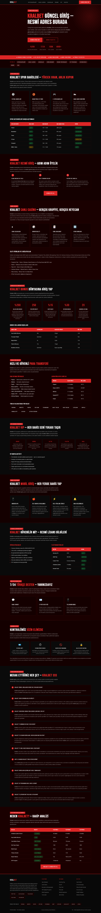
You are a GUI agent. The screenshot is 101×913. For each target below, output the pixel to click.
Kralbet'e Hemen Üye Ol (50, 867)
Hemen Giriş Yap (85, 2)
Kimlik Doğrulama (63, 892)
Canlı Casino (42, 2)
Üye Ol (60, 884)
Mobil (12, 65)
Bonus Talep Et (50, 40)
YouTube (13, 897)
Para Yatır (61, 887)
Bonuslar (50, 2)
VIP (61, 2)
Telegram (30, 893)
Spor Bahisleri (32, 2)
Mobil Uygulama (45, 892)
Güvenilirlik (83, 62)
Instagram (21, 893)
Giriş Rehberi (50, 62)
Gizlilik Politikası (79, 892)
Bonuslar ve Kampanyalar (47, 887)
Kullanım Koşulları (80, 894)
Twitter (13, 893)
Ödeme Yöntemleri (62, 62)
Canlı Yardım (79, 882)
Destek (66, 2)
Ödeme (56, 2)
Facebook (21, 897)
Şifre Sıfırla (61, 894)
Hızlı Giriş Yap (62, 882)
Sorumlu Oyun (79, 889)
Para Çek (61, 889)
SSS (18, 65)
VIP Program (73, 62)
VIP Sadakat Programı (46, 889)
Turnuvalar (44, 894)
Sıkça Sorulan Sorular (81, 887)
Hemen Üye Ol (51, 193)
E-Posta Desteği (79, 884)
